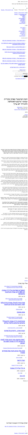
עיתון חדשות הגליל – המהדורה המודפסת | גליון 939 (13, 58)
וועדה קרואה (21, 360)
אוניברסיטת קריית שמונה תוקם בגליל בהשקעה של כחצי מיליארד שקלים (14, 322)
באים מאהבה (22, 55)
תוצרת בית (23, 19)
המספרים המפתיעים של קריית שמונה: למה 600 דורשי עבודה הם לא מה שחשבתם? (13, 44)
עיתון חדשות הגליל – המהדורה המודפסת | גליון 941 (13, 40)
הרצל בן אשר (19, 107)
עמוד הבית (25, 115)
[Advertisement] (23, 84)
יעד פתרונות (3, 434)
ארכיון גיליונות (22, 23)
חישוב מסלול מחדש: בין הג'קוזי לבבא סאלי (15, 46)
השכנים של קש (22, 18)
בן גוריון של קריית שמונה (17, 368)
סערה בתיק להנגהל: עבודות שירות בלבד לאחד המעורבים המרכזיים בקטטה (15, 52)
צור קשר (23, 22)
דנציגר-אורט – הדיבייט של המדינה (17, 67)
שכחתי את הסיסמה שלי (20, 78)
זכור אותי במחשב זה (18, 76)
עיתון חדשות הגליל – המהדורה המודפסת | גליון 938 (13, 60)
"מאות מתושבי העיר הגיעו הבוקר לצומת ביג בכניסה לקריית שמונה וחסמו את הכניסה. (13, 341)
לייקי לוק (22, 376)
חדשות (23, 16)
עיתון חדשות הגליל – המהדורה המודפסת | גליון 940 (13, 49)
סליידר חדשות (17, 109)
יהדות (24, 17)
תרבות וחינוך (22, 20)
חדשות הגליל (23, 109)
